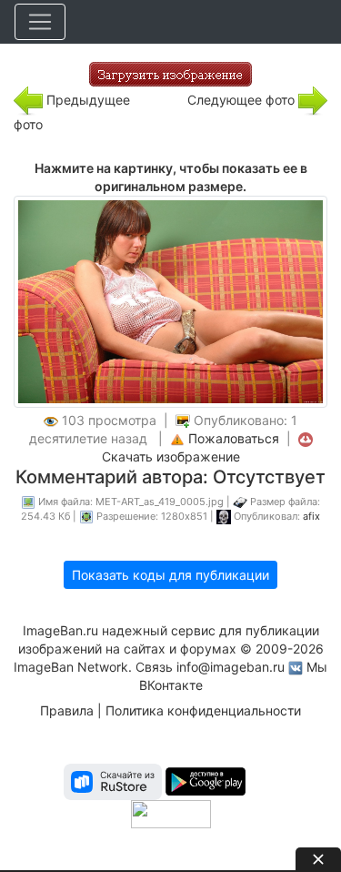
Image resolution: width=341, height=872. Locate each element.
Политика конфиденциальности (203, 710)
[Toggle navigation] (40, 22)
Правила (67, 710)
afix (311, 516)
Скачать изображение (171, 456)
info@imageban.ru (230, 666)
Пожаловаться (233, 438)
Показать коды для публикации (170, 575)
